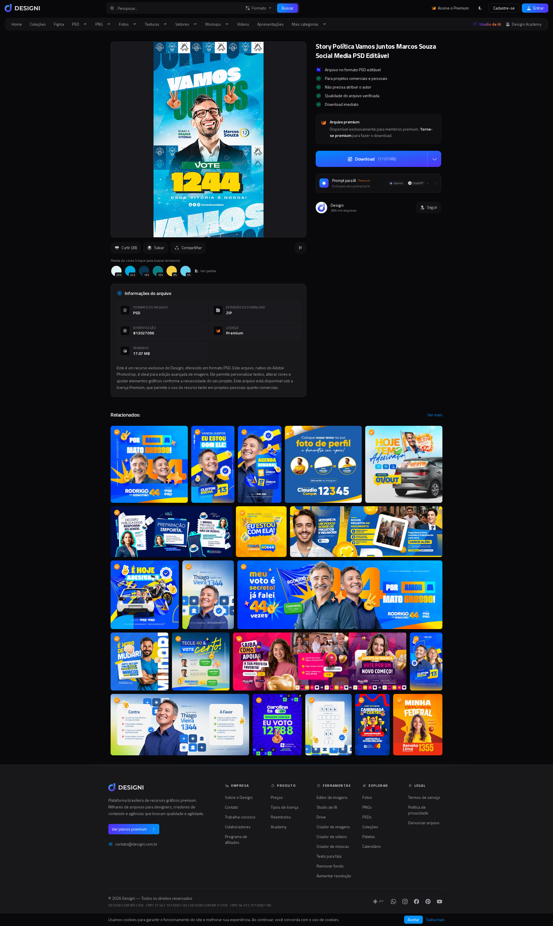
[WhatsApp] (393, 901)
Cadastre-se (504, 8)
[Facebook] (416, 901)
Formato (259, 8)
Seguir (432, 207)
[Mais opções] (434, 159)
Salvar (159, 248)
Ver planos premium (129, 829)
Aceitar (413, 919)
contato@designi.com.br (136, 844)
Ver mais (434, 415)
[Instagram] (405, 901)
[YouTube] (439, 901)
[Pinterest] (428, 901)
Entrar (538, 8)
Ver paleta (208, 271)
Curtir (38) (129, 248)
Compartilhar (191, 248)
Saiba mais (435, 920)
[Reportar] (300, 248)
